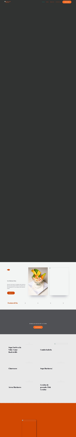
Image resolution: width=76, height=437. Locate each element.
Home (43, 2)
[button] (66, 2)
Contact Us (58, 2)
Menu (47, 2)
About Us (52, 2)
